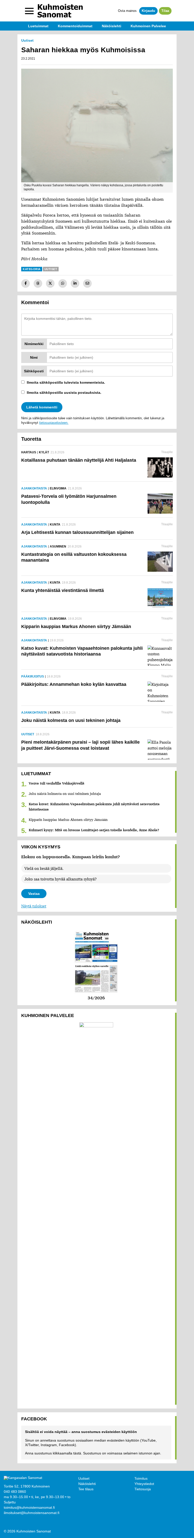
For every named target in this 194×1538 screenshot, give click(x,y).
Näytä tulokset (33, 906)
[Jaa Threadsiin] (38, 283)
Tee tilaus (85, 1489)
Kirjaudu (148, 11)
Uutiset (83, 1478)
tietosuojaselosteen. (53, 423)
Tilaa (165, 11)
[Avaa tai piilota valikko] (29, 11)
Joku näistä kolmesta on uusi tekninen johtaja (65, 793)
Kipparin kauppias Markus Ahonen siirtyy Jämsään (68, 819)
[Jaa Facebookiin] (25, 283)
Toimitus (141, 1478)
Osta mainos (127, 10)
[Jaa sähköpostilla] (87, 283)
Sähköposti (34, 371)
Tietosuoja (142, 1489)
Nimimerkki (34, 344)
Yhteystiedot (144, 1484)
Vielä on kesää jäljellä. (44, 868)
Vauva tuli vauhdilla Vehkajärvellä (56, 783)
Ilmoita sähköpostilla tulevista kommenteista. (66, 382)
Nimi (34, 357)
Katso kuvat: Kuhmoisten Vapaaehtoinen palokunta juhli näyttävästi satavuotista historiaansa (94, 807)
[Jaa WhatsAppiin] (62, 283)
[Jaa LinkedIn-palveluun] (75, 283)
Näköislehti (87, 1484)
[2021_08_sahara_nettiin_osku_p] (97, 125)
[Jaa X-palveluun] (50, 283)
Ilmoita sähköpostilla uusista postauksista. (64, 392)
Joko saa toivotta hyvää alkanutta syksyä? (61, 878)
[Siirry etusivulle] (60, 11)
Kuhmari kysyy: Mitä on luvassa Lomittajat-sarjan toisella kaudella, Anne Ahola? (94, 830)
